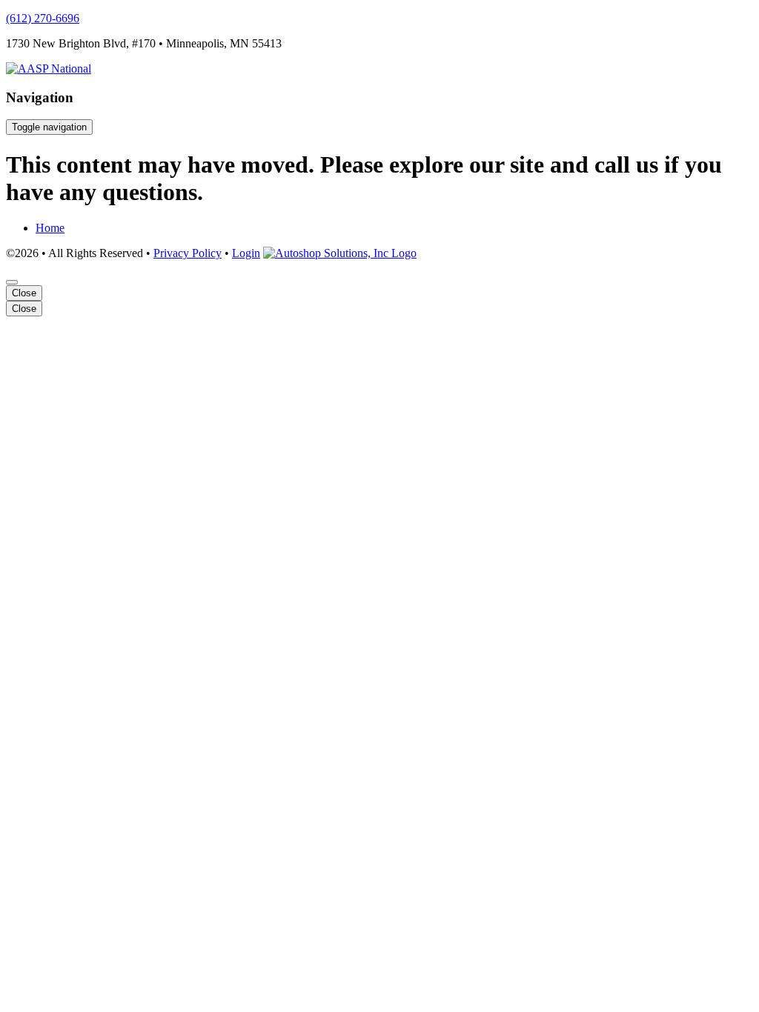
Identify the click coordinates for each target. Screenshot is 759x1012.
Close (24, 293)
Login (246, 253)
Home (50, 228)
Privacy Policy (187, 253)
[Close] (12, 282)
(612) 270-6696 (42, 18)
